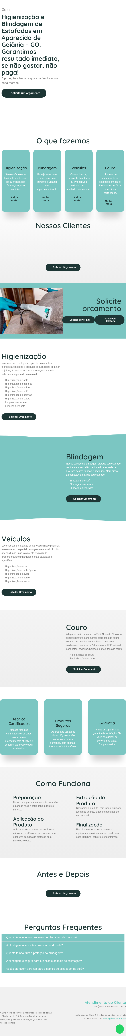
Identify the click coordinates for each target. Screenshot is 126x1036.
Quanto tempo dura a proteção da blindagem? (34, 953)
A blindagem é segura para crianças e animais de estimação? (44, 960)
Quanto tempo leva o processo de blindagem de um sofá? (41, 937)
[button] (3, 246)
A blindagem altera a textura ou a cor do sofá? (34, 945)
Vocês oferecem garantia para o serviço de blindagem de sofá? (45, 968)
